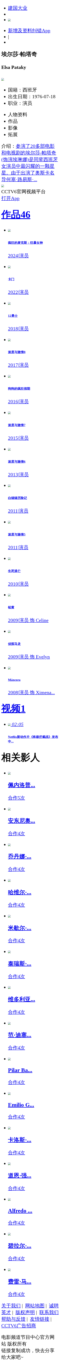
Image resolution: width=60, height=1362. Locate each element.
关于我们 (11, 1305)
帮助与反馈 (13, 1319)
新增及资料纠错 (29, 30)
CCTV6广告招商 (18, 1325)
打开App (10, 198)
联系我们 (49, 1312)
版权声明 (25, 1312)
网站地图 (34, 1305)
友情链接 (39, 1319)
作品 (15, 214)
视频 (13, 708)
